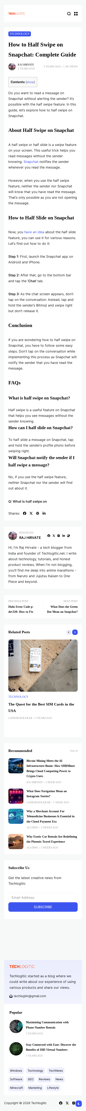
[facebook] (24, 513)
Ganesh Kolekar (20, 718)
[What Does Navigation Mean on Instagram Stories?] (15, 796)
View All (74, 750)
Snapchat (31, 162)
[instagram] (58, 535)
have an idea (34, 232)
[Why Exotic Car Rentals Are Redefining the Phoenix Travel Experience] (15, 841)
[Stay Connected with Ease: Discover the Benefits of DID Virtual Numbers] (16, 1049)
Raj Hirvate (26, 64)
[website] (68, 535)
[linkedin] (44, 513)
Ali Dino (32, 827)
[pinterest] (37, 513)
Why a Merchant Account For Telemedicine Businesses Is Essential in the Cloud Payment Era (51, 816)
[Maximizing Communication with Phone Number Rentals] (16, 1026)
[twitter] (31, 513)
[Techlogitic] (16, 13)
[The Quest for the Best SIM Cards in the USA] (43, 666)
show (30, 82)
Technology (20, 33)
